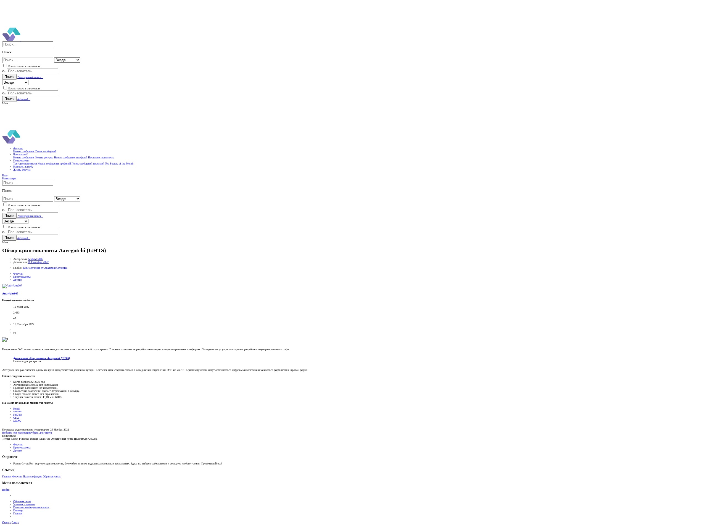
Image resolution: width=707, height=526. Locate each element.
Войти (5, 489)
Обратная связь (52, 476)
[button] (5, 103)
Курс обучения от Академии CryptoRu (45, 267)
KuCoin (17, 414)
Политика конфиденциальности (31, 507)
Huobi (16, 408)
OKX (16, 417)
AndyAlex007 (35, 259)
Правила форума (32, 476)
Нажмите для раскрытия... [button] (28, 361)
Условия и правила (24, 504)
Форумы (17, 476)
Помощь (18, 510)
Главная (6, 476)
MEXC (17, 420)
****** (17, 411)
